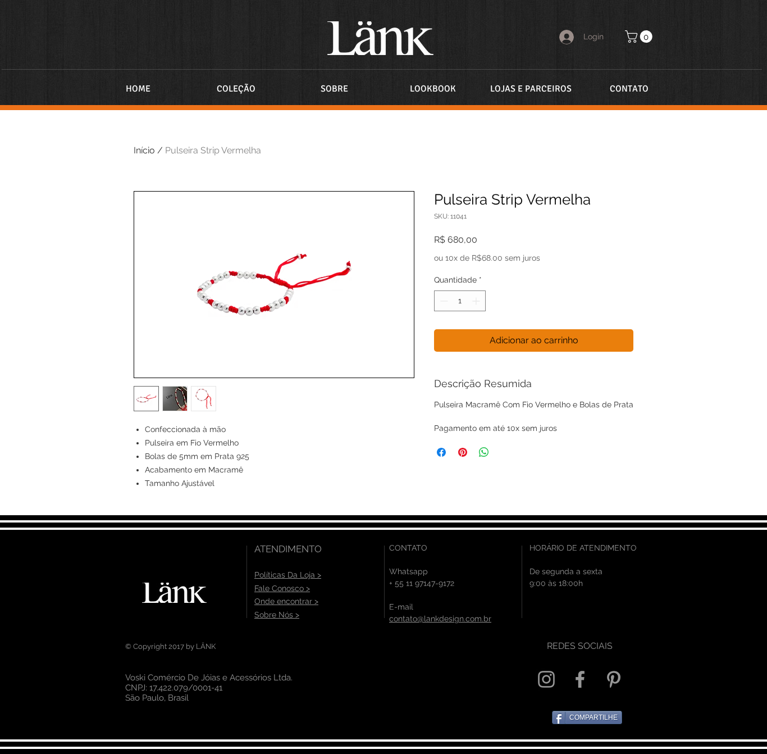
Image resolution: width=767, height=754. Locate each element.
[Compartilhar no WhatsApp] (484, 452)
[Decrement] (443, 301)
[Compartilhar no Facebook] (441, 452)
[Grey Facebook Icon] (580, 679)
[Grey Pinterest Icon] (613, 679)
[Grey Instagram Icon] (546, 679)
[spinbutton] (460, 301)
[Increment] (477, 301)
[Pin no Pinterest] (462, 452)
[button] (640, 36)
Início (144, 150)
